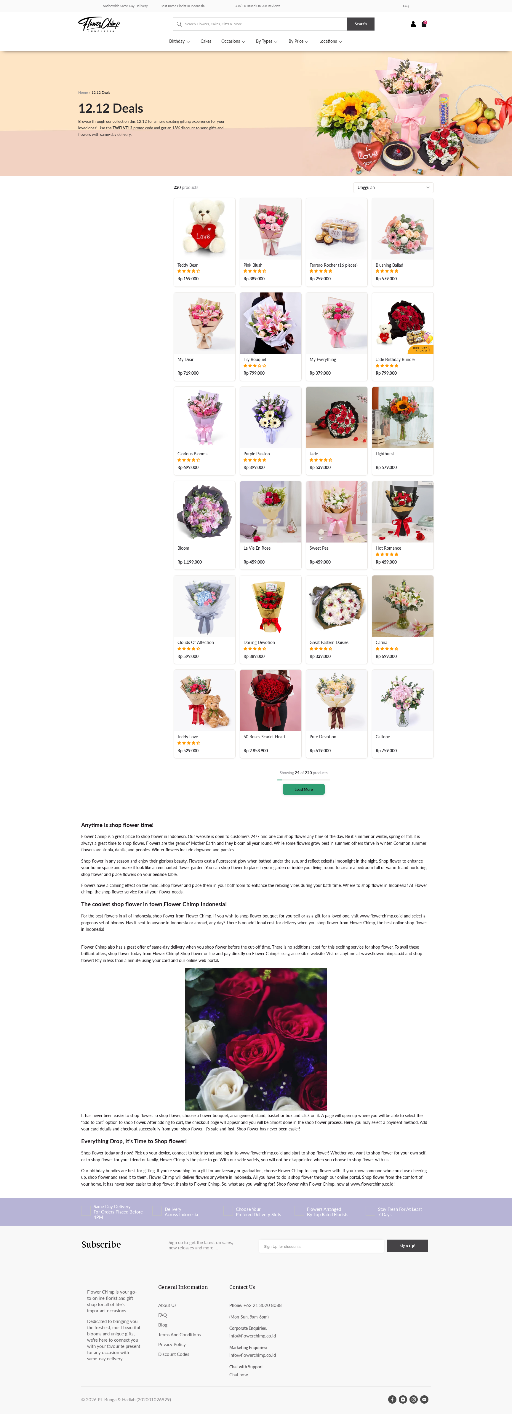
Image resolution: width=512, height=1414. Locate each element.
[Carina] (402, 606)
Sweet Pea (319, 548)
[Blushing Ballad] (402, 229)
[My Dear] (204, 323)
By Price (297, 41)
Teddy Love (187, 736)
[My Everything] (336, 323)
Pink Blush (253, 265)
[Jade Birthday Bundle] (402, 323)
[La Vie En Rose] (270, 512)
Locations (328, 41)
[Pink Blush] (270, 229)
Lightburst (385, 453)
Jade (314, 453)
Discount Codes (173, 1354)
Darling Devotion (259, 642)
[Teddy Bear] (204, 229)
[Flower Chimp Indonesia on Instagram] (413, 1399)
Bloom (183, 548)
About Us (167, 1305)
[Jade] (336, 417)
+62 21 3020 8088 (263, 1305)
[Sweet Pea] (336, 512)
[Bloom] (204, 512)
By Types (264, 41)
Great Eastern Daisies (329, 642)
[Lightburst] (402, 417)
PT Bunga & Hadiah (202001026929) (134, 1399)
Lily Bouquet (255, 359)
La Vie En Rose (257, 548)
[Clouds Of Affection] (204, 606)
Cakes (206, 41)
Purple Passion (257, 453)
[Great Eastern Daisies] (336, 606)
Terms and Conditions (179, 1334)
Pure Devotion (323, 736)
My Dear (185, 359)
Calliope (383, 736)
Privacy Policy (172, 1344)
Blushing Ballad (389, 265)
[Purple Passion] (270, 417)
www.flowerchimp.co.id (381, 915)
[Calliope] (402, 700)
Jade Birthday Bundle (395, 359)
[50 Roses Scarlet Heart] (270, 700)
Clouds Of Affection (195, 642)
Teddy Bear (187, 265)
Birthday (177, 41)
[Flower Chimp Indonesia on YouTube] (403, 1399)
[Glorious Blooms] (204, 417)
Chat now (238, 1374)
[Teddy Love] (204, 700)
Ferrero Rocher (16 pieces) (334, 265)
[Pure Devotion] (336, 700)
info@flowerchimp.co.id (252, 1335)
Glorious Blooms (192, 453)
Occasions (231, 41)
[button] (188, 271)
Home (83, 92)
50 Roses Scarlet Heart (264, 736)
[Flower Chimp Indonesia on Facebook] (392, 1399)
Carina (381, 642)
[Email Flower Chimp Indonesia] (424, 1399)
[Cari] (176, 24)
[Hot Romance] (402, 512)
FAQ (406, 6)
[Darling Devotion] (270, 606)
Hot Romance (388, 548)
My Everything (323, 359)
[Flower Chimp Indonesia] (125, 23)
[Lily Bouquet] (270, 323)
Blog (162, 1324)
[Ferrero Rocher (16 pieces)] (336, 229)
